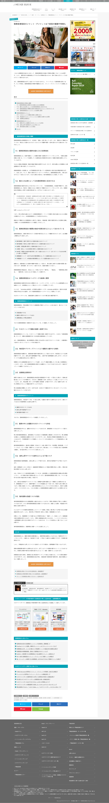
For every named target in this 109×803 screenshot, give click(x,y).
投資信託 (68, 0)
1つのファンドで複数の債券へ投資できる (31, 115)
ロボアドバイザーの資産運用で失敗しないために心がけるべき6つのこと (36, 684)
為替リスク (23, 697)
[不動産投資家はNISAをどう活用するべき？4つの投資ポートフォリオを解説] (73, 284)
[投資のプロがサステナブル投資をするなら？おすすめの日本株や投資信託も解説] (73, 315)
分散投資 (17, 697)
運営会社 (71, 765)
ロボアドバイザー (82, 347)
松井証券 (73, 155)
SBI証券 (72, 147)
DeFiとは (44, 735)
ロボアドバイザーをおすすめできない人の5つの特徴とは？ (32, 682)
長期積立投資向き (24, 118)
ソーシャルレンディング (78, 345)
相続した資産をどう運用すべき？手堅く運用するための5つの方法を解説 (86, 258)
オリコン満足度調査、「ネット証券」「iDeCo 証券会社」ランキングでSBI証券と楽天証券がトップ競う (86, 173)
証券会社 (92, 342)
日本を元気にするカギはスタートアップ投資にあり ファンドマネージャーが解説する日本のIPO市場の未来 (86, 266)
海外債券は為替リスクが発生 (27, 126)
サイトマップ (72, 769)
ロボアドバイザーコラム (21, 735)
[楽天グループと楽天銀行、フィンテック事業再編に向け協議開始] (73, 223)
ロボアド (22, 0)
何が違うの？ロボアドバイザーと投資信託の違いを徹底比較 (33, 679)
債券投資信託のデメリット (24, 121)
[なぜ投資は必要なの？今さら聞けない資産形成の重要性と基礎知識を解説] (73, 300)
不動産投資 (41, 0)
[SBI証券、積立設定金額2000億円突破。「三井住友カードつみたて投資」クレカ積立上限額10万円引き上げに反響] (73, 215)
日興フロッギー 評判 (85, 342)
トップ (4, 0)
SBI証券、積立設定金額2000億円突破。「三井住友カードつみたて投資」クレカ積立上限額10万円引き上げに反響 (86, 213)
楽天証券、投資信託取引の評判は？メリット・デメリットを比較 (86, 329)
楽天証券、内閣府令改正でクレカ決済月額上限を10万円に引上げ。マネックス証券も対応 (86, 229)
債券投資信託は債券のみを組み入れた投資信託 (31, 105)
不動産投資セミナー (88, 345)
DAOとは (44, 747)
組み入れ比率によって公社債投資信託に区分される (33, 107)
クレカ (95, 0)
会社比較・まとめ (62, 10)
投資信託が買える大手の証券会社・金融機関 (82, 123)
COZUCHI (90, 343)
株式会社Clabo (58, 797)
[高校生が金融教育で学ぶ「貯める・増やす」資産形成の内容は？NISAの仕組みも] (73, 308)
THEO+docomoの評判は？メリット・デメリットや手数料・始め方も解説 (36, 671)
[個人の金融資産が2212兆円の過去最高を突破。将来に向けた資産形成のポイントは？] (73, 276)
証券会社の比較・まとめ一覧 (78, 134)
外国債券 (17, 700)
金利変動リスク (58, 697)
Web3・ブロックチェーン (21, 751)
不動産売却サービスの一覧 (76, 743)
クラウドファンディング (21, 763)
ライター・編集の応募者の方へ (77, 757)
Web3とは (44, 727)
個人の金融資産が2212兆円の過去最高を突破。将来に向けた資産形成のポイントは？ (86, 274)
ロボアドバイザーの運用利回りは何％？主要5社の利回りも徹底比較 (35, 677)
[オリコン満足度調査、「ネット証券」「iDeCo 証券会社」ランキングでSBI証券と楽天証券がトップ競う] (73, 175)
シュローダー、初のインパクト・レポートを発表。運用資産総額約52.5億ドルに (86, 189)
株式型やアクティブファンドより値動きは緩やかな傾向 (35, 116)
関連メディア (93, 10)
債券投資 (30, 697)
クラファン (32, 0)
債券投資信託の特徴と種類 (24, 103)
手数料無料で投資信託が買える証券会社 (81, 126)
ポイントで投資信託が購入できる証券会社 (81, 130)
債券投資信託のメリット (23, 113)
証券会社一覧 (73, 10)
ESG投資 (59, 0)
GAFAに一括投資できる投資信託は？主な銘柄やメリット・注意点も (35, 654)
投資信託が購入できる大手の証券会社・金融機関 (29, 571)
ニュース (53, 10)
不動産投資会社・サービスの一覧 (77, 731)
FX (86, 0)
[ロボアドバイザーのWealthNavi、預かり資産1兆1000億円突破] (73, 239)
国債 (41, 697)
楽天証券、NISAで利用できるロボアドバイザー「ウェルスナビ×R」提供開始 (86, 197)
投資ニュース (17, 747)
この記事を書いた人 (20, 583)
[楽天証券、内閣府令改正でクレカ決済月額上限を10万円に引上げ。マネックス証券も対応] (73, 231)
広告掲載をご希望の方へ (75, 761)
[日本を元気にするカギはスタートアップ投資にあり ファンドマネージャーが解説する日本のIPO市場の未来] (73, 268)
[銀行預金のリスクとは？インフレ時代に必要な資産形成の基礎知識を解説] (73, 292)
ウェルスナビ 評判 (76, 343)
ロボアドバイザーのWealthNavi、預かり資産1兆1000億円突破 (85, 237)
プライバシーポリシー (74, 773)
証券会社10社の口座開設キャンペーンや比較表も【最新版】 (33, 643)
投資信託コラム (18, 695)
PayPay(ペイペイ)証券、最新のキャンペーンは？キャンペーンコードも (36, 646)
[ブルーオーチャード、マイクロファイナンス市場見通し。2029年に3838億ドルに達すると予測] (73, 183)
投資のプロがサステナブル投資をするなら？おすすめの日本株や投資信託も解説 (86, 313)
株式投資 (77, 0)
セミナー (16, 770)
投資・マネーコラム (34, 695)
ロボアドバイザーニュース (22, 755)
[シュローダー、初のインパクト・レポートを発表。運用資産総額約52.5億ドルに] (73, 191)
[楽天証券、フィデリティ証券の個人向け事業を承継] (73, 247)
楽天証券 (73, 144)
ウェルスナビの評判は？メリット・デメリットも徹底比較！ (33, 674)
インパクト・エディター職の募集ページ (81, 74)
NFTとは (44, 731)
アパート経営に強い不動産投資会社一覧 (80, 739)
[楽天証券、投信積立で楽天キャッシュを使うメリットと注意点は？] (73, 323)
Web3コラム (18, 731)
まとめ (18, 129)
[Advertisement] (82, 105)
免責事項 (71, 776)
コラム (46, 10)
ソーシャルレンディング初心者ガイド (51, 771)
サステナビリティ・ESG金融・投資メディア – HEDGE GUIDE (75, 800)
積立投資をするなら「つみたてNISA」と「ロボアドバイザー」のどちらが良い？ (38, 687)
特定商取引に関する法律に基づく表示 (78, 780)
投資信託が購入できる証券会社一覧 (79, 163)
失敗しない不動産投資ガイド (76, 727)
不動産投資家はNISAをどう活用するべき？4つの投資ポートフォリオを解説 (86, 282)
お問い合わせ (72, 753)
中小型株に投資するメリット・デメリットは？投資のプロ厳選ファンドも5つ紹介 (86, 205)
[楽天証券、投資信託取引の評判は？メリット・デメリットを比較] (73, 331)
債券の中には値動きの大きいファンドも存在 (31, 123)
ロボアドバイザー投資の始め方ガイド (51, 757)
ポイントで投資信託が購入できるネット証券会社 (29, 576)
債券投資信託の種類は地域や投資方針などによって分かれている (37, 108)
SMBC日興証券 (74, 159)
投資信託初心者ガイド (36, 10)
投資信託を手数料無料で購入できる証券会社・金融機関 (31, 574)
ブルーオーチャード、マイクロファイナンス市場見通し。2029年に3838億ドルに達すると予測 (86, 181)
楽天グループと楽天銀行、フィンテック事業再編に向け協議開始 (86, 221)
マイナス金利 (24, 700)
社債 (45, 697)
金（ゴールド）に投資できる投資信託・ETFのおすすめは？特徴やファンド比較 (38, 659)
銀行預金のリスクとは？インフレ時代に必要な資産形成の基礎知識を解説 (86, 290)
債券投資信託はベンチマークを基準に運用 (31, 110)
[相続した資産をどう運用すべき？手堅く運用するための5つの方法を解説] (73, 260)
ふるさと (49, 0)
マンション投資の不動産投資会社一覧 (79, 735)
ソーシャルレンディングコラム (23, 739)
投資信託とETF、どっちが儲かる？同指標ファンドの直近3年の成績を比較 (37, 649)
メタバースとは (45, 743)
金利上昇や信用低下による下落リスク (30, 125)
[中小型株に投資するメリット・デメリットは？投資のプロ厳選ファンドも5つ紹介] (73, 207)
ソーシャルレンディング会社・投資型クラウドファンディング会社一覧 (54, 775)
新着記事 (26, 695)
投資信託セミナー (83, 10)
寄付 (104, 0)
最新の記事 (30, 583)
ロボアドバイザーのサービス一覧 (50, 761)
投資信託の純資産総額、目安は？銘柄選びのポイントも (31, 651)
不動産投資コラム (19, 743)
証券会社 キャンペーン (75, 342)
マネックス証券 (74, 151)
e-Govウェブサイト (22, 210)
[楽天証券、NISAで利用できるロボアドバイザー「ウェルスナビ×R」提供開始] (73, 199)
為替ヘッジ (51, 697)
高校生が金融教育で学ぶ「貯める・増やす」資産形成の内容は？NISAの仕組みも (86, 306)
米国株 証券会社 (84, 343)
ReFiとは (44, 739)
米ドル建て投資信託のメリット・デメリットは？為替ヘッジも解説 (34, 656)
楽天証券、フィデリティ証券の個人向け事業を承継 (86, 244)
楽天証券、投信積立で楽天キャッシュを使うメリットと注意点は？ (86, 321)
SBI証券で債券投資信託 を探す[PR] (40, 91)
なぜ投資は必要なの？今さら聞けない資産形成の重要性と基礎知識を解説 (86, 298)
